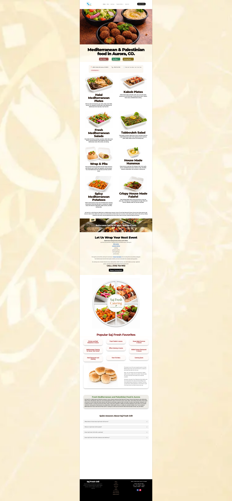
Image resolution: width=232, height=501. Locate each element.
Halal (116, 487)
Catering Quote (127, 59)
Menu (108, 4)
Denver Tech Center (117, 257)
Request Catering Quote (116, 270)
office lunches (116, 244)
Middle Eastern (116, 494)
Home (104, 4)
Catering (112, 4)
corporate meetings (116, 246)
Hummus (116, 486)
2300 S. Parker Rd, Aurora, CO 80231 (100, 67)
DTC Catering (116, 491)
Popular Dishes (119, 4)
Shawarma (116, 484)
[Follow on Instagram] (140, 490)
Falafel (116, 483)
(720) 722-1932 (117, 67)
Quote (116, 489)
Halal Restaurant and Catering (93, 358)
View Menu (115, 59)
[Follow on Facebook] (138, 490)
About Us (127, 4)
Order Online (141, 4)
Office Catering (116, 492)
